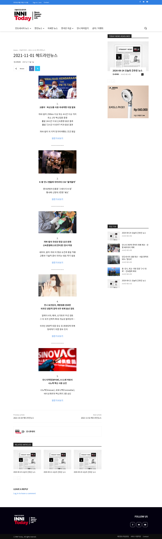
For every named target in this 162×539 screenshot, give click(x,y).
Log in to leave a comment (24, 493)
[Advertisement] (128, 135)
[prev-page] (15, 478)
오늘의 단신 (23, 50)
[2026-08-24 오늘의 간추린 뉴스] (27, 459)
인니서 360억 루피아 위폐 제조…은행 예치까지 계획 (135, 246)
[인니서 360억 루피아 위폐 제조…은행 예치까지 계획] (114, 248)
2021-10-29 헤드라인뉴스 (23, 417)
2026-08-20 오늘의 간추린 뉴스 (85, 472)
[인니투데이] (20, 431)
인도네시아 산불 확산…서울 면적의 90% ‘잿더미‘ (135, 257)
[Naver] (143, 1)
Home (15, 50)
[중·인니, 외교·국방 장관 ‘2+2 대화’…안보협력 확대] (114, 271)
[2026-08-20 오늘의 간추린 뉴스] (88, 459)
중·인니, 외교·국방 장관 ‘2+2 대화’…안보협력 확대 (134, 269)
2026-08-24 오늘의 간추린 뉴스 (24, 472)
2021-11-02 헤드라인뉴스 (91, 417)
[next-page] (19, 478)
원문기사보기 (57, 138)
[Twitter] (37, 68)
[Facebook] (140, 1)
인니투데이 (17, 62)
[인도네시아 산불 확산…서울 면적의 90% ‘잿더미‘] (114, 259)
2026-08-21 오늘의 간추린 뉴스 (55, 472)
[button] (146, 28)
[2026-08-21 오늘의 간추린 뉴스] (57, 459)
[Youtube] (147, 1)
